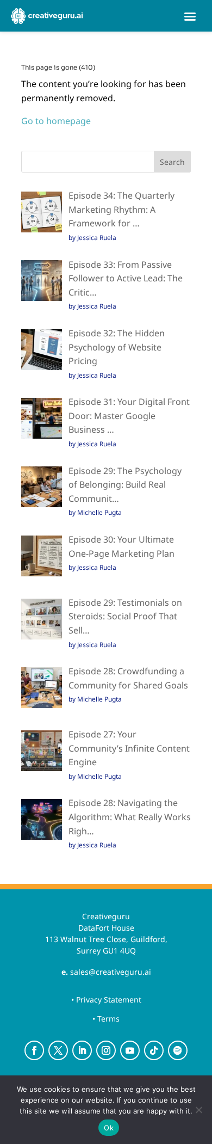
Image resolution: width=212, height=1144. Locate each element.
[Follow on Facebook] (34, 1050)
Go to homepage (56, 121)
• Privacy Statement (106, 999)
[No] (198, 1109)
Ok (109, 1127)
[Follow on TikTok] (154, 1050)
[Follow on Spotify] (178, 1050)
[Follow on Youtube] (130, 1050)
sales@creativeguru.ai (110, 972)
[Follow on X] (58, 1050)
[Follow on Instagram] (106, 1050)
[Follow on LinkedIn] (82, 1050)
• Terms (106, 1018)
